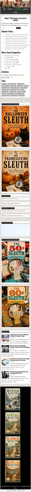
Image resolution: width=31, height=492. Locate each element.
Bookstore (25, 9)
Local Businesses (5, 89)
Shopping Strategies (11, 55)
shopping (4, 93)
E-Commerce (8, 66)
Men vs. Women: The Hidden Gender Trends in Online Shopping (19, 346)
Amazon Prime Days (12, 84)
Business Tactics (5, 86)
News (6, 68)
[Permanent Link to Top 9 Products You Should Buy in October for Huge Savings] (5, 337)
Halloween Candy (5, 87)
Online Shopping (12, 91)
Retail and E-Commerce (11, 64)
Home (4, 9)
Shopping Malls (10, 93)
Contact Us (10, 9)
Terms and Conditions (12, 490)
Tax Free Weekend (14, 95)
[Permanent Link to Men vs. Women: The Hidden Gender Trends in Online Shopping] (5, 349)
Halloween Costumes (14, 87)
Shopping (8, 57)
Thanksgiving (21, 95)
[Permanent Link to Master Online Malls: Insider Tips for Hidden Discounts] (5, 375)
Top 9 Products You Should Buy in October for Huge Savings (19, 335)
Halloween (26, 86)
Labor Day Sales (24, 87)
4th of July (4, 84)
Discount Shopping (10, 59)
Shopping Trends (5, 95)
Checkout (15, 12)
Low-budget (13, 89)
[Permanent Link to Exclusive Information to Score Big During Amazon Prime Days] (5, 361)
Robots (23, 91)
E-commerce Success (11, 61)
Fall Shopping (20, 86)
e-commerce (13, 86)
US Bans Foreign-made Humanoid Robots (16, 34)
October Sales (5, 91)
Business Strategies (10, 62)
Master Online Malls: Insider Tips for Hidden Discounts (19, 372)
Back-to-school (20, 84)
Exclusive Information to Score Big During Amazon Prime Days (19, 359)
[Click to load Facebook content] (15, 230)
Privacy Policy (21, 490)
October (22, 89)
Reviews (19, 91)
